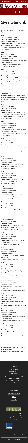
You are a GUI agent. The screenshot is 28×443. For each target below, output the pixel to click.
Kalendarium (14, 400)
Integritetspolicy (14, 403)
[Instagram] (15, 12)
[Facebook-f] (20, 12)
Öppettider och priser (14, 393)
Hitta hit (14, 397)
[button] (24, 11)
